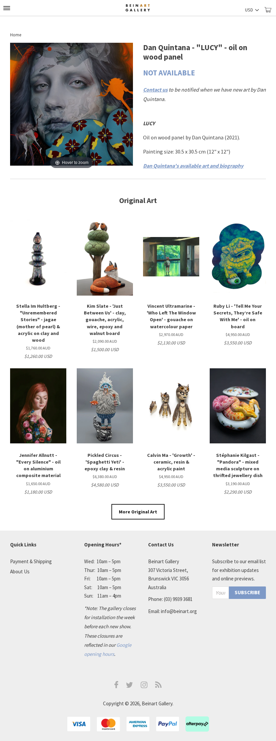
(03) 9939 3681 (178, 599)
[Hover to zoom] (71, 106)
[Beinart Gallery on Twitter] (129, 686)
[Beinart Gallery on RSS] (158, 686)
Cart (270, 12)
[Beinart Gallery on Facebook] (116, 686)
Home (15, 35)
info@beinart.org (179, 611)
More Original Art (138, 512)
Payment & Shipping (31, 561)
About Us (20, 571)
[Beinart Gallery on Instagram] (144, 686)
